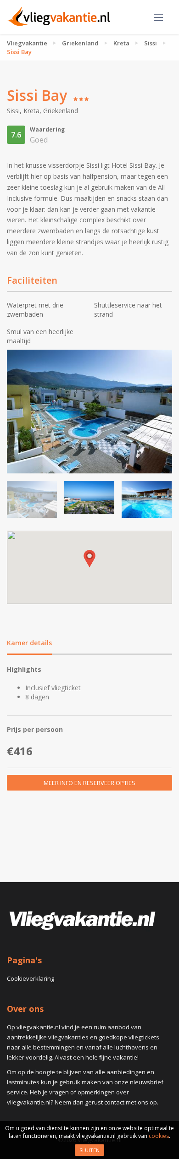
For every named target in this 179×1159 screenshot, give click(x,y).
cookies (159, 1136)
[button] (89, 558)
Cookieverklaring (30, 978)
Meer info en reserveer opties (89, 783)
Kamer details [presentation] (29, 642)
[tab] (29, 643)
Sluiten (89, 1150)
